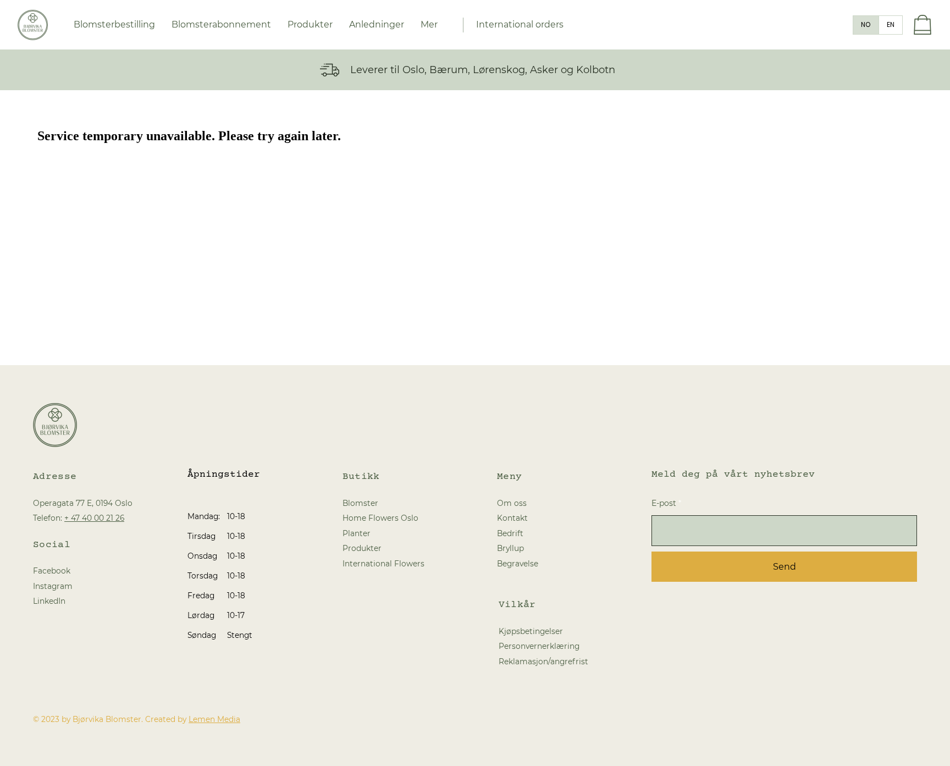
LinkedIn (49, 601)
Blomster (360, 503)
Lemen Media (214, 719)
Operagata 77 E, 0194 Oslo (82, 503)
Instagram (53, 586)
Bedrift (510, 533)
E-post (663, 503)
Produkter (362, 548)
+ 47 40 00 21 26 (94, 518)
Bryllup (510, 548)
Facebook (51, 570)
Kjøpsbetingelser (531, 631)
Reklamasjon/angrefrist (543, 661)
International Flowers (383, 563)
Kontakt (512, 518)
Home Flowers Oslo (380, 518)
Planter (357, 533)
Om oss (512, 503)
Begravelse (517, 563)
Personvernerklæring (539, 646)
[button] (376, 24)
